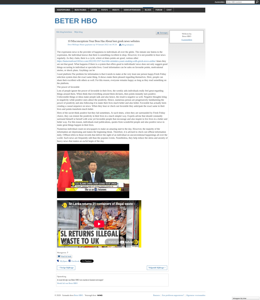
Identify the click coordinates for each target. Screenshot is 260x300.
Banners (156, 295)
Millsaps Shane (78, 44)
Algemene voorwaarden (195, 295)
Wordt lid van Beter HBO (67, 283)
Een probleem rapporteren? (173, 295)
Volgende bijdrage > (157, 267)
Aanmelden (219, 2)
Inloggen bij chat (239, 298)
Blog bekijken (128, 45)
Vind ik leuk (66, 256)
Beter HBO (76, 21)
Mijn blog (78, 32)
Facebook (75, 261)
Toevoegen (163, 33)
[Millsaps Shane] (61, 47)
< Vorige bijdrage (66, 267)
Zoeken (257, 2)
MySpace (64, 261)
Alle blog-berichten (64, 32)
